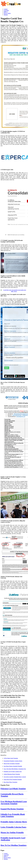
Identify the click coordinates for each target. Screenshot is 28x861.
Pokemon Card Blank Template (13, 789)
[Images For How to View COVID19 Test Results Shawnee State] (14, 343)
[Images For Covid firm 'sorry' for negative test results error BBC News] (14, 290)
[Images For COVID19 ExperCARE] (14, 157)
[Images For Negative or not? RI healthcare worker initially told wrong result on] (14, 262)
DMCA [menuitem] (6, 12)
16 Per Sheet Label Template (11, 758)
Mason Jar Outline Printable (12, 832)
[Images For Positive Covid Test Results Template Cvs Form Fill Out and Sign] (14, 434)
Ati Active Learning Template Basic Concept (15, 776)
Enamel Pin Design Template (12, 809)
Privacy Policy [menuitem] (7, 13)
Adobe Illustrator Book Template (12, 774)
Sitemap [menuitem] (6, 14)
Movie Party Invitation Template (12, 763)
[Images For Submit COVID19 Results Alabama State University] (14, 555)
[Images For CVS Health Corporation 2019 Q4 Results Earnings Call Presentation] (14, 210)
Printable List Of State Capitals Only (13, 771)
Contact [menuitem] (6, 9)
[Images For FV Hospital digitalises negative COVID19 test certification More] (14, 86)
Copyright (6, 854)
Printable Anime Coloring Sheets (14, 822)
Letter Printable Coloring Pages (13, 827)
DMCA (6, 856)
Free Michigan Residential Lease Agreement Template (14, 802)
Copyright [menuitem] (6, 10)
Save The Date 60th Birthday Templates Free (15, 768)
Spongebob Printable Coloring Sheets (13, 761)
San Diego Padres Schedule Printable (13, 766)
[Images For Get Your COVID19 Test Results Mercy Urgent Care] (14, 615)
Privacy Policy (7, 857)
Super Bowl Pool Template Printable (13, 779)
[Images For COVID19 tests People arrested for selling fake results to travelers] (14, 505)
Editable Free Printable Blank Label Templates (13, 815)
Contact (6, 853)
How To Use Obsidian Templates (14, 845)
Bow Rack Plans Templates (10, 782)
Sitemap (6, 859)
